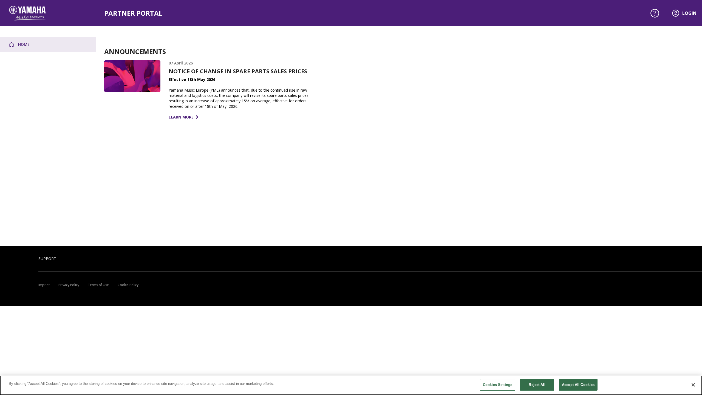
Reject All (537, 385)
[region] (351, 385)
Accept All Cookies (578, 385)
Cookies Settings (497, 385)
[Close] (693, 385)
